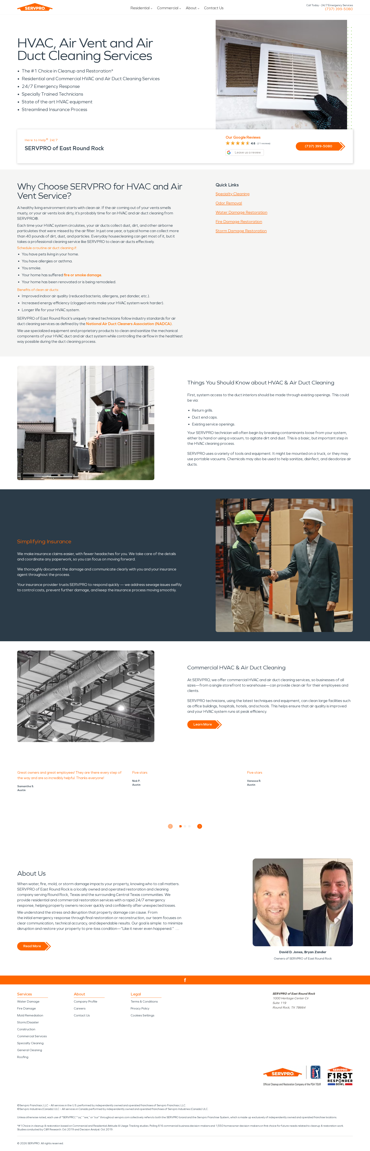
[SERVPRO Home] (35, 7)
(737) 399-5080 (339, 9)
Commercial (167, 8)
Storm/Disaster (28, 1022)
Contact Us (214, 8)
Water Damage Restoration (241, 212)
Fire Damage (26, 1008)
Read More (32, 946)
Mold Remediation (30, 1015)
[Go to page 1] (180, 826)
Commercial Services (32, 1036)
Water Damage (28, 1001)
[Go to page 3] (189, 826)
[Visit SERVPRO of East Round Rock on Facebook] (185, 980)
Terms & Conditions (144, 1001)
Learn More (202, 724)
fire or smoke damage (82, 275)
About (191, 8)
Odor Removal (229, 203)
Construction (26, 1029)
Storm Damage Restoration (241, 230)
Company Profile (85, 1001)
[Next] (199, 826)
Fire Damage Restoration (239, 221)
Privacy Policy (140, 1008)
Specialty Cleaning (233, 193)
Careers (79, 1008)
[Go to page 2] (185, 826)
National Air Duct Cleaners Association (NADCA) (129, 323)
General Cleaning (29, 1050)
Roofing (22, 1057)
